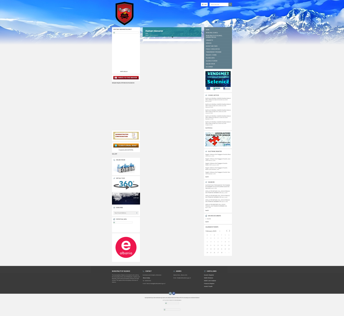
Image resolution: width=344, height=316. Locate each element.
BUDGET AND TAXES (212, 46)
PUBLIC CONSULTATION (213, 49)
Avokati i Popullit (208, 286)
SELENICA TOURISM (211, 61)
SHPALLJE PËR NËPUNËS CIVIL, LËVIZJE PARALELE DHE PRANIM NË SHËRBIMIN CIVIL (217, 191)
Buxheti (209, 219)
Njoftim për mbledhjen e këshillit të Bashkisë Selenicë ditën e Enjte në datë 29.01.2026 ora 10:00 (218, 110)
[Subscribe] (137, 213)
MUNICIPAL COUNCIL (212, 32)
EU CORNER (209, 67)
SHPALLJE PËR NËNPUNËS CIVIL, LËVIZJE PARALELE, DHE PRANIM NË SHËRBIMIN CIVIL (216, 205)
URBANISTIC (209, 40)
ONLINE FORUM (210, 64)
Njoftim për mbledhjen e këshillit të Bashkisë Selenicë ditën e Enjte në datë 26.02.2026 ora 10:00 (218, 104)
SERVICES (208, 43)
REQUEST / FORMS (211, 55)
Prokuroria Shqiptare (209, 283)
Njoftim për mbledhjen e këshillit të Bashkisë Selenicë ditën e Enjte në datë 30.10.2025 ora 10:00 (218, 122)
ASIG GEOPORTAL (129, 150)
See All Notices (208, 128)
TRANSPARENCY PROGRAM (213, 52)
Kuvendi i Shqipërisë (209, 275)
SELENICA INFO (210, 58)
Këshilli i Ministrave (208, 278)
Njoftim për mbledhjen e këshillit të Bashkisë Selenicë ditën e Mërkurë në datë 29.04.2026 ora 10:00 (218, 99)
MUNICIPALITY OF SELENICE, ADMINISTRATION (214, 36)
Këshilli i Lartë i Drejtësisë (210, 280)
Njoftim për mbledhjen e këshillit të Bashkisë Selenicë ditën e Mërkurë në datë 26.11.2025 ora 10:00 (218, 116)
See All (206, 177)
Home (146, 35)
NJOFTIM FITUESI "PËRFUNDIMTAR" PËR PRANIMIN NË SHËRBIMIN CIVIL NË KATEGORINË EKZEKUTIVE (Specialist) (217, 186)
